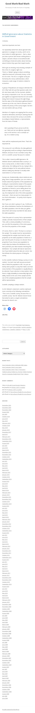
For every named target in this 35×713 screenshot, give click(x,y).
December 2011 (6, 551)
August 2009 (5, 613)
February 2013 (6, 519)
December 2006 (6, 685)
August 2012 (5, 533)
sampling (12, 329)
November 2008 (6, 633)
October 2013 (6, 501)
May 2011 (5, 566)
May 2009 (5, 620)
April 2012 (5, 542)
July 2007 (4, 669)
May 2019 (5, 421)
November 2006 (6, 687)
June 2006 (5, 698)
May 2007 (5, 674)
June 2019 (5, 419)
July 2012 (4, 535)
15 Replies (5, 41)
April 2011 (5, 568)
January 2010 (6, 602)
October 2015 (6, 457)
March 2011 (5, 571)
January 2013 (6, 522)
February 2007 (6, 680)
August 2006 (5, 694)
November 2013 (6, 499)
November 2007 (6, 660)
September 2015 (6, 459)
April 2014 (5, 488)
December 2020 (6, 407)
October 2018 (6, 425)
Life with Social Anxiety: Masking (16, 385)
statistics (18, 329)
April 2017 (5, 434)
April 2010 (5, 595)
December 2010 (6, 577)
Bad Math (19, 325)
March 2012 (5, 544)
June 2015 (5, 463)
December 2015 (6, 452)
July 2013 (4, 508)
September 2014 (6, 479)
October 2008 (6, 636)
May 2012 (5, 539)
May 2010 (5, 593)
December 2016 (6, 439)
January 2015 (6, 475)
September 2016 (6, 441)
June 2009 (5, 618)
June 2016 (5, 448)
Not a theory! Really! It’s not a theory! (21, 392)
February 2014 (6, 492)
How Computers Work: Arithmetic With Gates (14, 365)
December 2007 (6, 658)
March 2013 (5, 517)
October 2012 (6, 528)
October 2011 (6, 555)
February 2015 (6, 472)
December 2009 (6, 604)
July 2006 (4, 696)
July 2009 (4, 615)
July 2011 (4, 562)
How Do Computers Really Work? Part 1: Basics (15, 374)
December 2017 (6, 432)
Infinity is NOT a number (18, 387)
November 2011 (6, 553)
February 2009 (6, 627)
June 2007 (5, 671)
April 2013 (5, 515)
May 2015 (5, 466)
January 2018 (6, 430)
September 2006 (6, 691)
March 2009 (5, 624)
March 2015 (5, 470)
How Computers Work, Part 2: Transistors (13, 369)
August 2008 (5, 640)
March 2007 (5, 678)
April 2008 (5, 649)
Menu (17, 12)
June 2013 (5, 510)
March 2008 (5, 651)
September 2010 (6, 584)
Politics (4, 327)
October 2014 (6, 477)
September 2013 (6, 504)
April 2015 (5, 468)
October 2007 (6, 662)
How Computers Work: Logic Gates (12, 367)
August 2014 (5, 481)
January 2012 (6, 548)
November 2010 (6, 580)
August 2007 (5, 667)
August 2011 (5, 560)
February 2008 (6, 653)
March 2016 (5, 450)
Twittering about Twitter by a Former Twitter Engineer (17, 372)
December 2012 (6, 524)
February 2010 (6, 600)
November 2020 (6, 410)
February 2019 (6, 423)
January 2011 (6, 575)
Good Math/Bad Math (17, 3)
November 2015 (6, 454)
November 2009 (6, 607)
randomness (6, 329)
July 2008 (4, 642)
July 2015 (4, 461)
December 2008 (6, 631)
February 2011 (6, 573)
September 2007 (6, 665)
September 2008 (6, 638)
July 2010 (4, 589)
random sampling (26, 327)
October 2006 (6, 689)
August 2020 (5, 412)
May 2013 (5, 513)
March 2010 (5, 598)
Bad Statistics (26, 325)
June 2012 (5, 537)
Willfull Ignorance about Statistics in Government (17, 35)
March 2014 (5, 490)
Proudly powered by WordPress (10, 709)
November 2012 (6, 526)
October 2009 (6, 609)
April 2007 (5, 676)
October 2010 (6, 582)
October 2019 (6, 416)
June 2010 (5, 591)
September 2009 (6, 611)
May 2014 (5, 486)
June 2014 (5, 483)
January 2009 (6, 629)
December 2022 (6, 405)
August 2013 (5, 506)
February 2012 (6, 546)
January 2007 (6, 683)
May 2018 (5, 428)
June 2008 (5, 645)
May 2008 (5, 647)
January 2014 (6, 495)
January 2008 (6, 656)
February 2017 (6, 437)
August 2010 (5, 586)
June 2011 (5, 564)
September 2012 (6, 530)
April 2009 (5, 622)
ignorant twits (17, 327)
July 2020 (4, 414)
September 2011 (6, 557)
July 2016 (4, 445)
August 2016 (5, 443)
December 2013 (6, 497)
